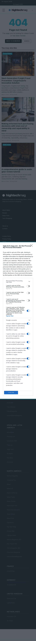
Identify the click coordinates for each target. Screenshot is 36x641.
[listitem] (18, 281)
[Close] (32, 246)
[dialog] (18, 320)
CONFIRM (11, 392)
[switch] (28, 286)
